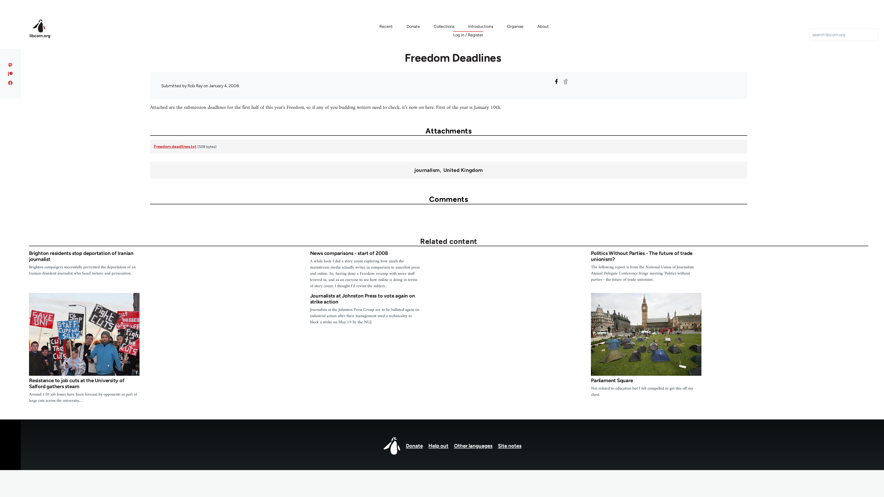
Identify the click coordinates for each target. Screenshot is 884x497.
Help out (438, 446)
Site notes (509, 446)
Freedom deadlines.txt (175, 146)
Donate (414, 446)
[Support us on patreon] (10, 74)
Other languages (473, 446)
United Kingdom (463, 170)
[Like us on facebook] (10, 83)
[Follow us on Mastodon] (10, 65)
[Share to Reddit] (565, 81)
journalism (427, 170)
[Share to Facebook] (556, 81)
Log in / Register (468, 35)
